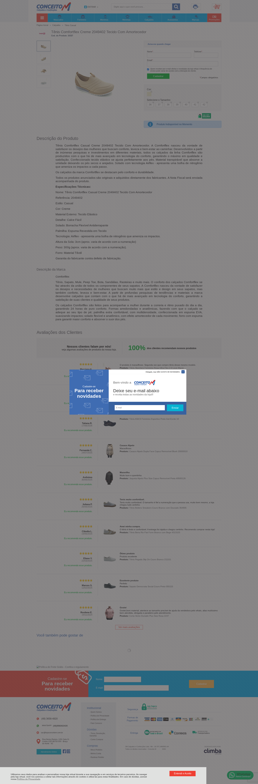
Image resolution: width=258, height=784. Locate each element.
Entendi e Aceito (182, 773)
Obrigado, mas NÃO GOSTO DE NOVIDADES (163, 372)
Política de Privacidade (28, 779)
